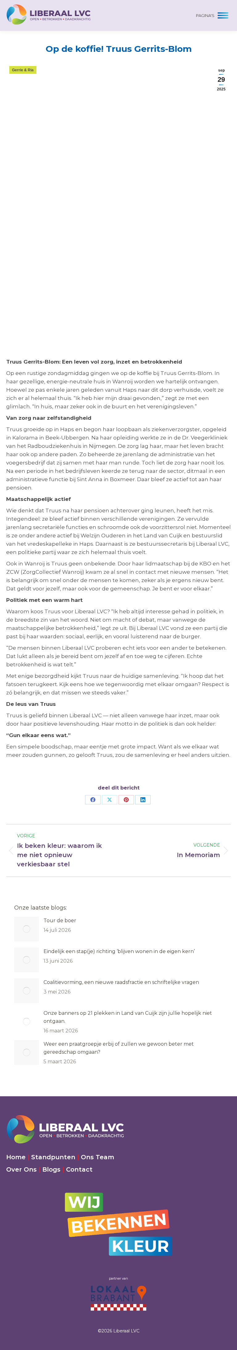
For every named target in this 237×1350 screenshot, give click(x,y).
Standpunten (53, 1157)
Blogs (51, 1169)
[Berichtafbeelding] (26, 929)
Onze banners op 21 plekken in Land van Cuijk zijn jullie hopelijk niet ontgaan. (128, 1017)
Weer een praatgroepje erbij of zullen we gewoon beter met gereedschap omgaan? (119, 1048)
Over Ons (21, 1169)
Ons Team (97, 1157)
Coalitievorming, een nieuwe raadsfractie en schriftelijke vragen (121, 982)
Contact (79, 1169)
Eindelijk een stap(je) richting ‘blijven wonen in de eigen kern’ (119, 951)
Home (16, 1157)
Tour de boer (60, 920)
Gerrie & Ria (23, 70)
